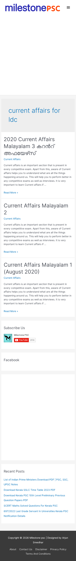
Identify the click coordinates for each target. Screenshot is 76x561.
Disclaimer (41, 549)
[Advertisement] (38, 55)
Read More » (11, 192)
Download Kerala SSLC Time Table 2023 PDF (29, 489)
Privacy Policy (58, 549)
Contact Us (25, 549)
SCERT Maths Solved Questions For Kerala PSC (31, 505)
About (13, 549)
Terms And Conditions (38, 553)
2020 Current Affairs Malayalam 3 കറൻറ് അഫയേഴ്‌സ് (29, 146)
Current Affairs (12, 159)
